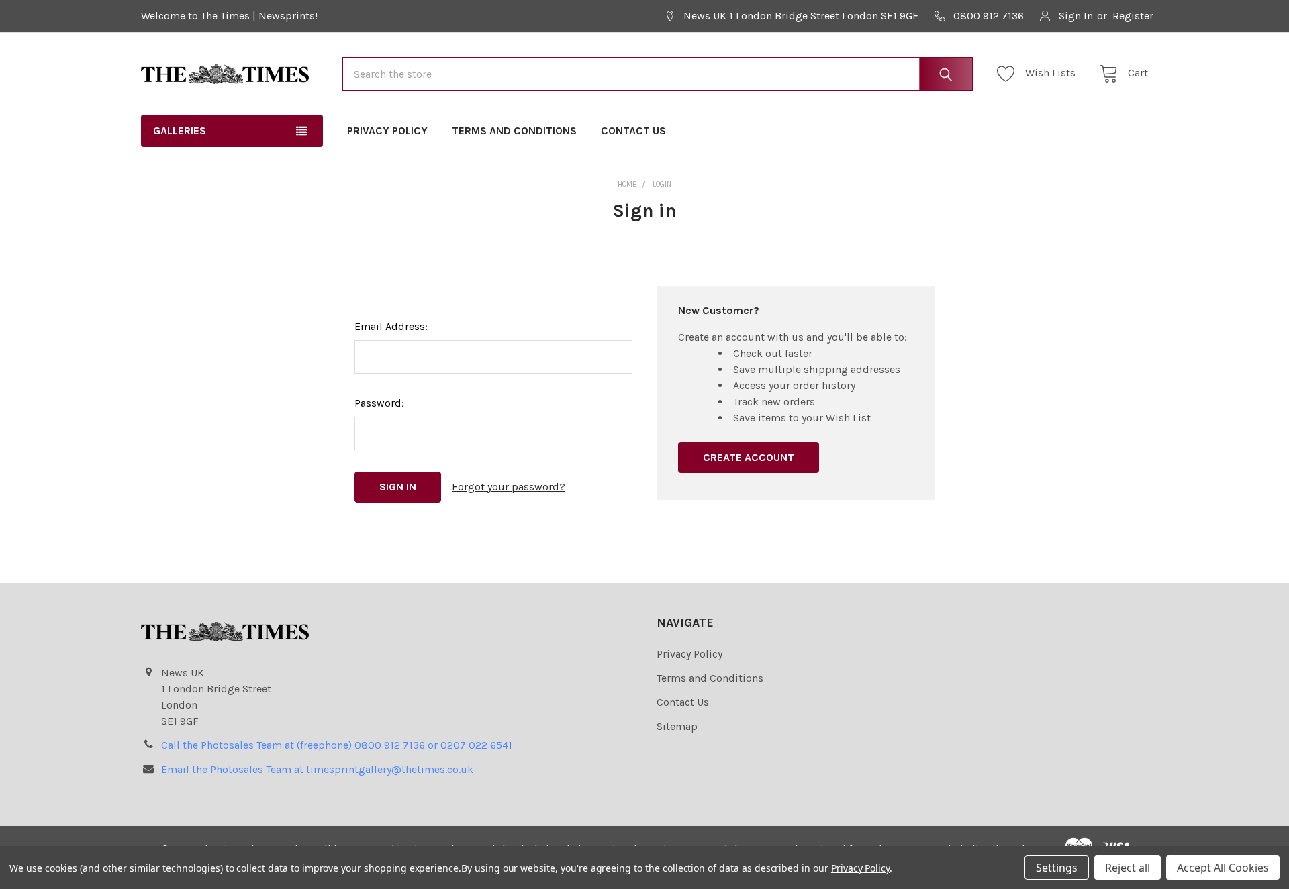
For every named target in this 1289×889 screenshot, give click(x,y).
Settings (1057, 867)
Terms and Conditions (514, 130)
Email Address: (391, 326)
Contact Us (633, 130)
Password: (379, 403)
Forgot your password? (508, 486)
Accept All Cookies (1223, 867)
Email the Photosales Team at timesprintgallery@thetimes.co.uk (317, 769)
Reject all (1127, 867)
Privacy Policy (387, 130)
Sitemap (677, 726)
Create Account (748, 457)
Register (1132, 15)
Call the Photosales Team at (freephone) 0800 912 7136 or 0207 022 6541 (336, 745)
